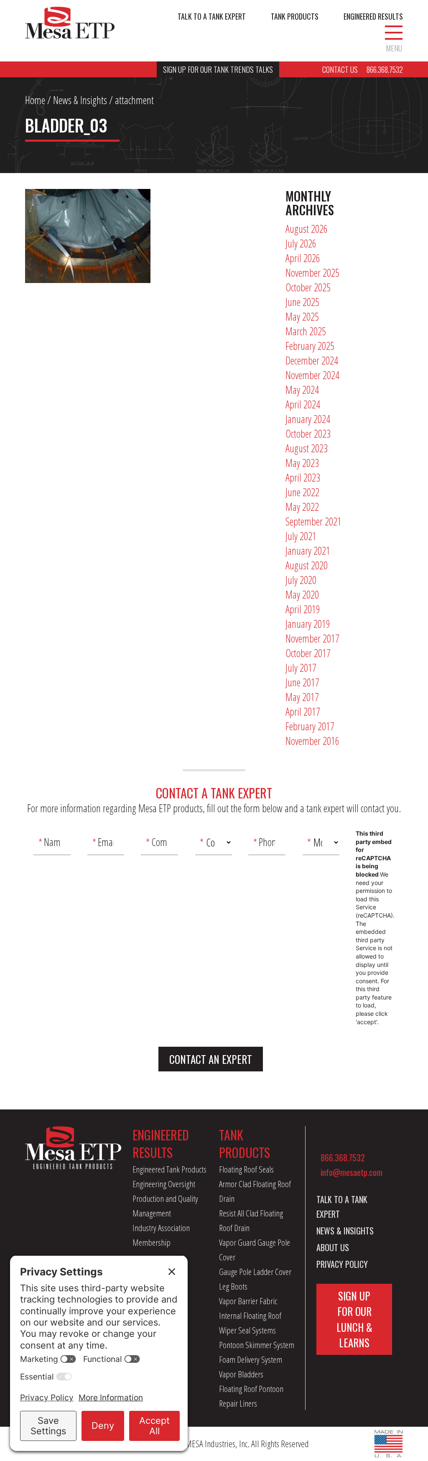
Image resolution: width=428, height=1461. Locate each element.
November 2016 (312, 741)
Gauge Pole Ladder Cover (255, 1271)
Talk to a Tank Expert (212, 16)
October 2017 (308, 653)
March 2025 (305, 331)
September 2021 (313, 521)
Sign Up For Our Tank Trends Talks (218, 69)
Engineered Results (373, 16)
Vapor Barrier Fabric (248, 1301)
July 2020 (300, 580)
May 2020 (302, 594)
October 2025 (308, 287)
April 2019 (302, 609)
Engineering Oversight (163, 1184)
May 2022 (302, 507)
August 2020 (306, 565)
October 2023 (308, 433)
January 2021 (307, 550)
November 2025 (312, 272)
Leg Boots (233, 1286)
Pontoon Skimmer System (256, 1345)
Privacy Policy (342, 1264)
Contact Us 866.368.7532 (362, 69)
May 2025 (302, 316)
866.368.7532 (343, 1157)
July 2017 (300, 667)
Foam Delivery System (250, 1359)
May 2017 (302, 697)
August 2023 (306, 448)
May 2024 (302, 389)
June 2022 (302, 492)
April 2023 (302, 477)
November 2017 (312, 638)
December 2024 (311, 360)
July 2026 (300, 243)
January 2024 (307, 419)
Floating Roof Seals (246, 1169)
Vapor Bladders (241, 1374)
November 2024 (312, 375)
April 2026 (302, 258)
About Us (332, 1247)
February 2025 (309, 346)
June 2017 (302, 682)
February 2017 (309, 726)
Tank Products (294, 16)
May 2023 (302, 463)
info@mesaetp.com (351, 1172)
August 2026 (306, 229)
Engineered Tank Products (169, 1169)
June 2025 (302, 302)
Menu (394, 47)
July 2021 (300, 536)
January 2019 (307, 624)
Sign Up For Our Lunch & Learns (354, 1319)
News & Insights (80, 100)
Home (35, 100)
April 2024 (302, 404)
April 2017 (302, 711)
